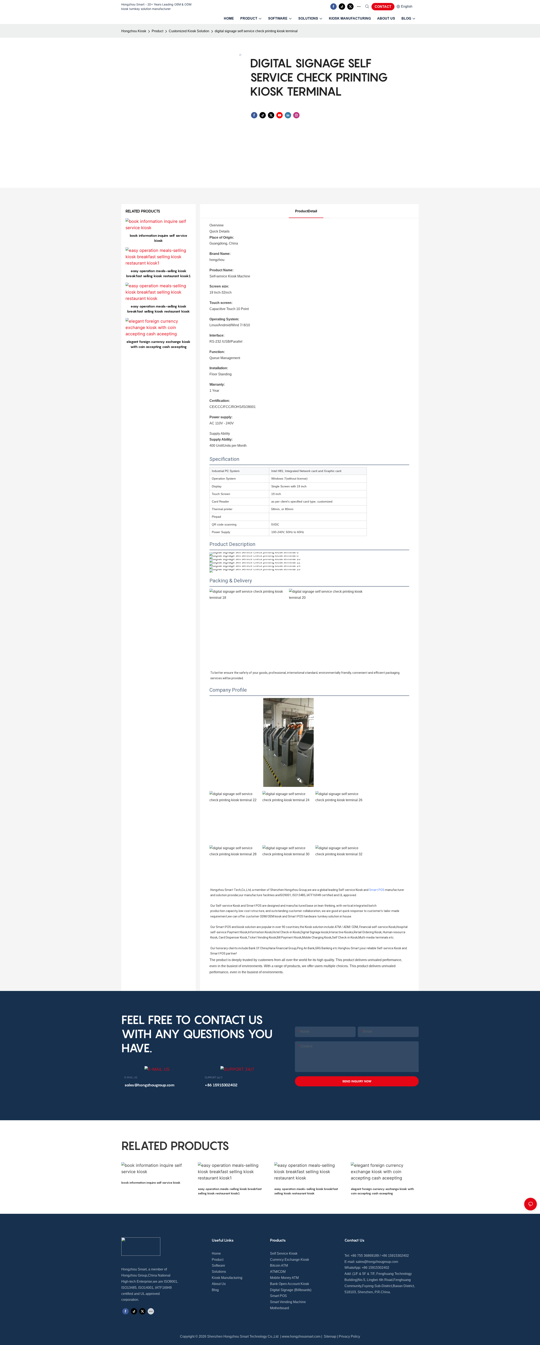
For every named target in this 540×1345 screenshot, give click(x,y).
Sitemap (329, 1336)
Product (157, 31)
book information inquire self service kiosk (158, 238)
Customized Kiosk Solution (189, 31)
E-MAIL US (130, 1077)
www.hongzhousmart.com (301, 1336)
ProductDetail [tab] (306, 211)
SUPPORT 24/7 (213, 1077)
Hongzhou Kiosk (133, 31)
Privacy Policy (349, 1336)
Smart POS (376, 890)
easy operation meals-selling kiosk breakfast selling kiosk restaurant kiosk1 (158, 273)
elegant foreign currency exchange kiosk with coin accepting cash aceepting (158, 344)
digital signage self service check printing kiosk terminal (256, 31)
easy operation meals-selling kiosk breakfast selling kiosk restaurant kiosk (158, 308)
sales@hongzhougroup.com (377, 1261)
